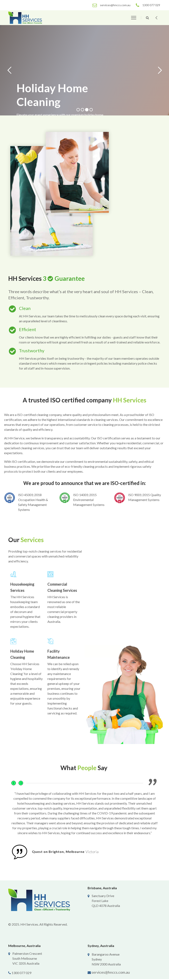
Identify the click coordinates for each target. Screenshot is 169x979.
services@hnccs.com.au (111, 972)
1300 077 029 (21, 973)
